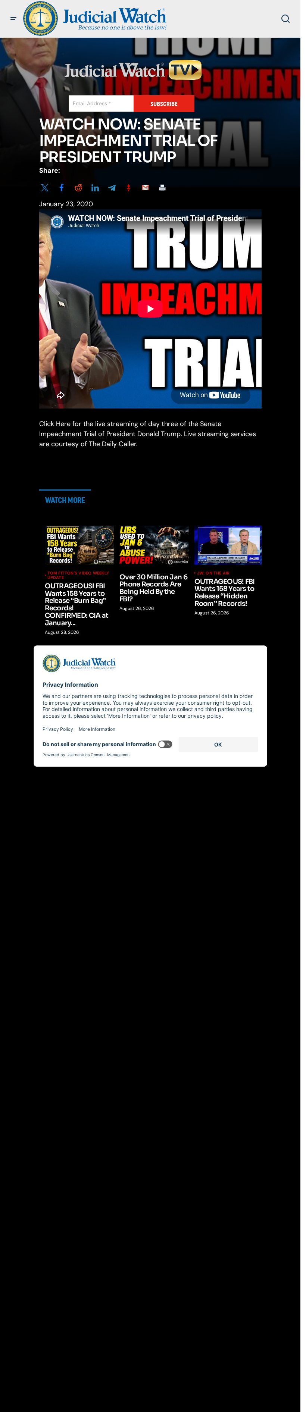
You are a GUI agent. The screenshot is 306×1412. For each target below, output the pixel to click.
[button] (13, 18)
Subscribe (164, 103)
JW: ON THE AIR (213, 573)
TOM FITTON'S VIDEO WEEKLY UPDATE (78, 575)
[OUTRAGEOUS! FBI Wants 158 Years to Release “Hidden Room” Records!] (229, 545)
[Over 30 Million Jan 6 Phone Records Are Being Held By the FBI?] (154, 545)
